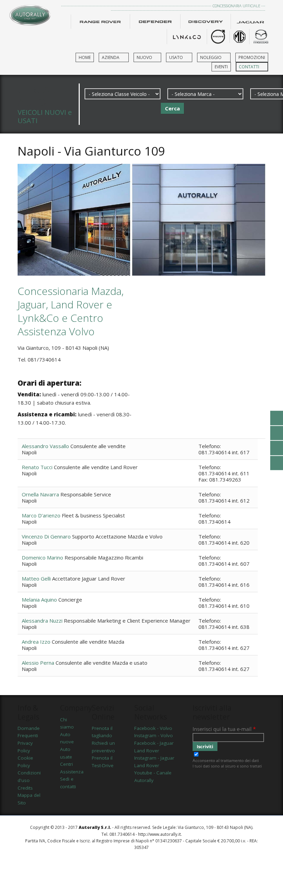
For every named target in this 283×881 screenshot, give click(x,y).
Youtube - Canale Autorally (153, 776)
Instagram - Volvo (153, 735)
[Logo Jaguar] (250, 20)
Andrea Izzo (37, 641)
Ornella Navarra (41, 494)
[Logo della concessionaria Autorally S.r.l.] (30, 13)
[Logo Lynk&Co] (186, 35)
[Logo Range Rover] (100, 20)
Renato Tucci (38, 467)
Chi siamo (67, 723)
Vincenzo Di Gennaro (47, 536)
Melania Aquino (40, 599)
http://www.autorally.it (159, 834)
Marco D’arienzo (42, 515)
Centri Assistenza (67, 768)
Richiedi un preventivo (103, 747)
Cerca (172, 108)
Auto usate (66, 753)
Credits (25, 788)
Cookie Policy (25, 762)
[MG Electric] (239, 35)
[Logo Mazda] (261, 35)
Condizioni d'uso (29, 776)
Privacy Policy (25, 747)
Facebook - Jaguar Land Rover (154, 747)
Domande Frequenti (29, 732)
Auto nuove (67, 738)
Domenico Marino (43, 557)
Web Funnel (142, 865)
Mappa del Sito (29, 799)
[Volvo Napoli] (218, 35)
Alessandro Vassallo (46, 446)
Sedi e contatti (67, 783)
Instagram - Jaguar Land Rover (154, 762)
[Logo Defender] (155, 20)
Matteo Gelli (37, 578)
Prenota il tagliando (102, 732)
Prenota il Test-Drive (103, 762)
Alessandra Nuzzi (43, 620)
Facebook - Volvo (153, 728)
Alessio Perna (39, 662)
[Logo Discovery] (205, 20)
